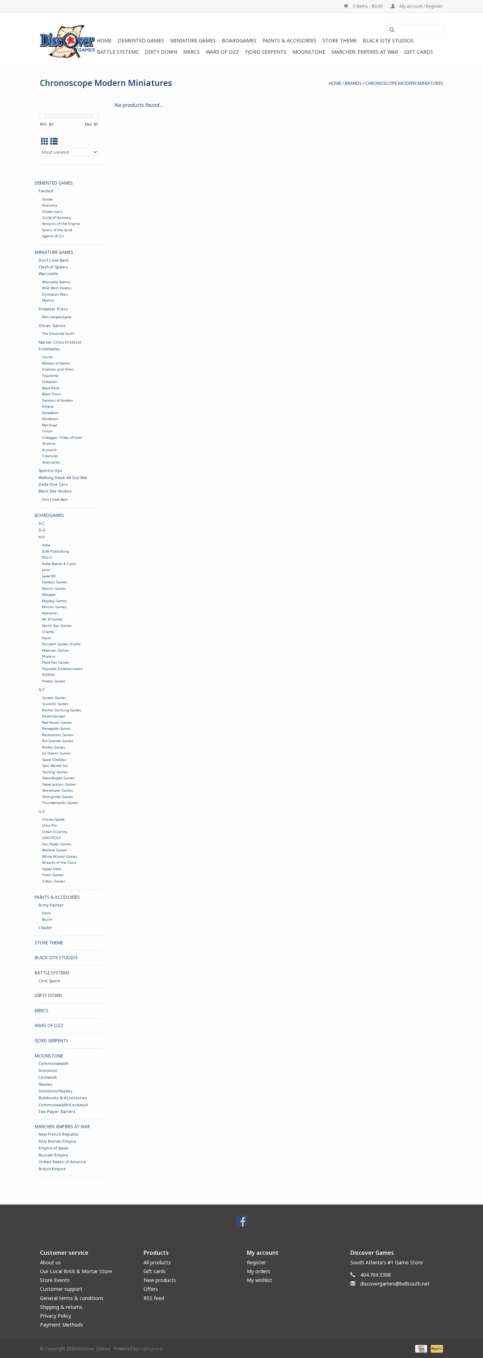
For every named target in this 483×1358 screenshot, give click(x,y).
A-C (42, 523)
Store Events (55, 1280)
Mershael (49, 425)
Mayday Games (54, 601)
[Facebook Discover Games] (241, 1220)
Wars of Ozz (222, 51)
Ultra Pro (49, 825)
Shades (45, 1084)
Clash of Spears (53, 266)
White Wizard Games (59, 856)
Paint (46, 913)
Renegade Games (56, 728)
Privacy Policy (55, 1315)
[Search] (391, 29)
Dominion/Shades (55, 1091)
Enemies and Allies (58, 369)
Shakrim (49, 443)
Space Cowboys (54, 759)
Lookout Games (54, 582)
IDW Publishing (55, 551)
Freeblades (49, 348)
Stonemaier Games (57, 790)
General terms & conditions (72, 1298)
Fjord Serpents (265, 51)
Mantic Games (54, 588)
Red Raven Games (57, 722)
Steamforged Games (58, 778)
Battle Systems (118, 51)
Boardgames (239, 40)
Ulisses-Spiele (53, 819)
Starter (47, 199)
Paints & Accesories (289, 40)
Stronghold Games (57, 796)
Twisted (46, 190)
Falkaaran (50, 381)
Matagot (49, 594)
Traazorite (50, 375)
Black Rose (50, 388)
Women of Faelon (56, 363)
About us (50, 1262)
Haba (46, 545)
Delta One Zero (53, 484)
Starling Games (55, 772)
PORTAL (48, 674)
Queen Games (54, 697)
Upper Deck (51, 869)
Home (104, 40)
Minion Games (54, 607)
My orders (258, 1271)
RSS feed (154, 1298)
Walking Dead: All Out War (63, 477)
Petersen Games (55, 650)
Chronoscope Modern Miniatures (404, 83)
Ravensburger (53, 716)
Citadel (45, 927)
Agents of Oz (53, 236)
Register (256, 1262)
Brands (353, 83)
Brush (47, 919)
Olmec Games (52, 325)
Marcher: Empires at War (364, 51)
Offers (151, 1289)
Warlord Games (54, 850)
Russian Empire (53, 1155)
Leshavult (48, 1077)
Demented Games (141, 40)
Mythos (48, 300)
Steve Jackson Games (59, 784)
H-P (42, 537)
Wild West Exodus (57, 288)
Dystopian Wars (55, 294)
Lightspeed (150, 1349)
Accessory (49, 205)
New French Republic (59, 1134)
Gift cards (418, 51)
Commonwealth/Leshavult (63, 1104)
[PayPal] (435, 1349)
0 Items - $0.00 (368, 6)
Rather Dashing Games (61, 710)
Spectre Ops (50, 470)
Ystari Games (53, 875)
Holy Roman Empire (57, 1141)
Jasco (46, 569)
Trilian (47, 431)
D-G (42, 529)
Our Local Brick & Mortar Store (76, 1271)
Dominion (48, 1070)
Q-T (42, 689)
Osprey (48, 631)
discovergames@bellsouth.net (395, 1283)
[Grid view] (44, 141)
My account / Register (420, 6)
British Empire (52, 1168)
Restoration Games (58, 735)
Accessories (51, 462)
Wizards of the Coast (59, 862)
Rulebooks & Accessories (63, 1097)
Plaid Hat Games (55, 662)
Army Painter (51, 905)
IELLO (47, 557)
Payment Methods (61, 1324)
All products (157, 1262)
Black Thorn (51, 394)
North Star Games (57, 625)
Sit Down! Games (56, 753)
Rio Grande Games (57, 741)
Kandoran (50, 418)
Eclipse (47, 406)
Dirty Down (161, 51)
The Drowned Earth (58, 333)
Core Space (49, 980)
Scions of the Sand (57, 230)
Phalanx (49, 656)
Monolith (49, 613)
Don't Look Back (54, 260)
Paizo (46, 638)
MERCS (191, 51)
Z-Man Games (53, 881)
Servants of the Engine (61, 223)
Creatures (50, 456)
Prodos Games (53, 681)
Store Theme (339, 40)
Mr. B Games (52, 619)
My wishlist (259, 1280)
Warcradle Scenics (56, 282)
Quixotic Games (55, 703)
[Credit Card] (420, 1349)
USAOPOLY (51, 837)
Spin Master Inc (55, 765)
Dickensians (52, 211)
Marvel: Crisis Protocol (60, 342)
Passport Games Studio (61, 644)
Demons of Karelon (57, 400)
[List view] (54, 141)
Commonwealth (54, 1063)
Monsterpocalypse (56, 317)
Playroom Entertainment (62, 668)
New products (160, 1280)
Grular (47, 357)
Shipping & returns (61, 1307)
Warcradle (48, 273)
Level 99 (49, 576)
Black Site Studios (388, 40)
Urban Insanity (54, 831)
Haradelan (50, 412)
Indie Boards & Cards (59, 563)
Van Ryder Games (56, 844)
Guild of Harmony (56, 217)
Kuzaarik (49, 450)
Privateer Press (53, 308)
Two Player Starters (57, 1111)
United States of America (62, 1161)
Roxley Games (53, 747)
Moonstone (308, 51)
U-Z (42, 811)
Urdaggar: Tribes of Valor (62, 437)
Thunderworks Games (60, 802)
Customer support (61, 1289)
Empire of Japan (54, 1147)
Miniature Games (193, 40)
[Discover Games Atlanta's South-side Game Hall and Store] (67, 41)
